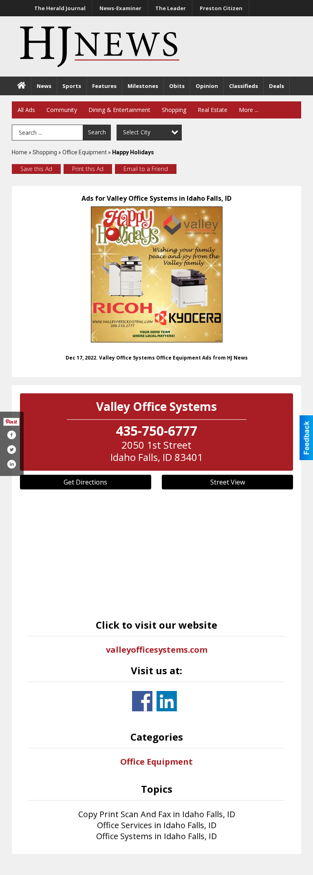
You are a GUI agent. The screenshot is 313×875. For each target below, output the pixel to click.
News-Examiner (120, 8)
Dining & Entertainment (119, 110)
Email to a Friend (145, 169)
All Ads (26, 110)
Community (61, 110)
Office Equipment (84, 152)
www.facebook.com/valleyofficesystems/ (142, 701)
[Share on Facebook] (11, 435)
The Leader (170, 8)
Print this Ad (88, 169)
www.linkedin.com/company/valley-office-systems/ (166, 701)
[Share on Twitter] (11, 449)
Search (97, 132)
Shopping (174, 110)
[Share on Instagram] (11, 464)
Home (19, 152)
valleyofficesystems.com (156, 650)
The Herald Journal (60, 8)
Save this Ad (36, 169)
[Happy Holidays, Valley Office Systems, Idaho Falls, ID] (157, 274)
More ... (248, 110)
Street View (227, 482)
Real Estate (212, 110)
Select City (136, 132)
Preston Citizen (221, 8)
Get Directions (85, 482)
